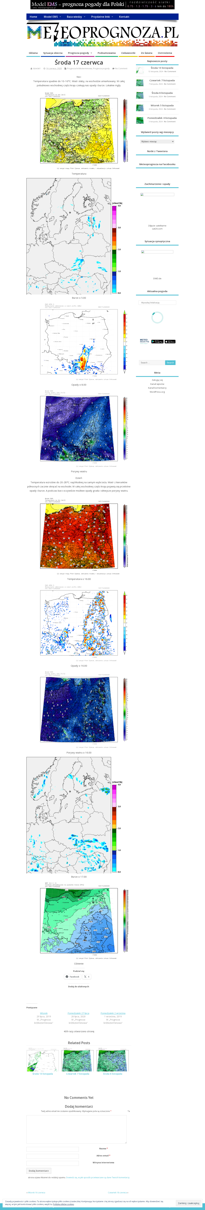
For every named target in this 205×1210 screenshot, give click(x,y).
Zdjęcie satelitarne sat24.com (157, 227)
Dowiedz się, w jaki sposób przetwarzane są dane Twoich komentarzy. (98, 1177)
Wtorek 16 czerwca (36, 1192)
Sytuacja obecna (52, 52)
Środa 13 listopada (43, 1073)
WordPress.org (157, 391)
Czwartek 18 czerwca (117, 1192)
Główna (33, 52)
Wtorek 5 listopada (162, 105)
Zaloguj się (157, 379)
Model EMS (51, 16)
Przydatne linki (100, 16)
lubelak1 (37, 68)
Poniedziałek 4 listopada (162, 117)
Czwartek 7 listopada (77, 1073)
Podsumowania (107, 52)
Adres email (103, 1155)
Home (33, 16)
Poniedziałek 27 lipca (78, 1013)
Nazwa (103, 1148)
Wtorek (44, 1013)
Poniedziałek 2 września (113, 1013)
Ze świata (146, 52)
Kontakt (124, 16)
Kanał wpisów (157, 384)
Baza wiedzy (74, 16)
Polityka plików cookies (63, 1204)
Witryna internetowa (103, 1162)
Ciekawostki (128, 52)
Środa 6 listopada (112, 1073)
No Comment (121, 68)
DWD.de (157, 278)
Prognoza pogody (78, 52)
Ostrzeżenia (165, 52)
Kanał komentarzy (157, 387)
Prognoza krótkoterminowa (79, 68)
